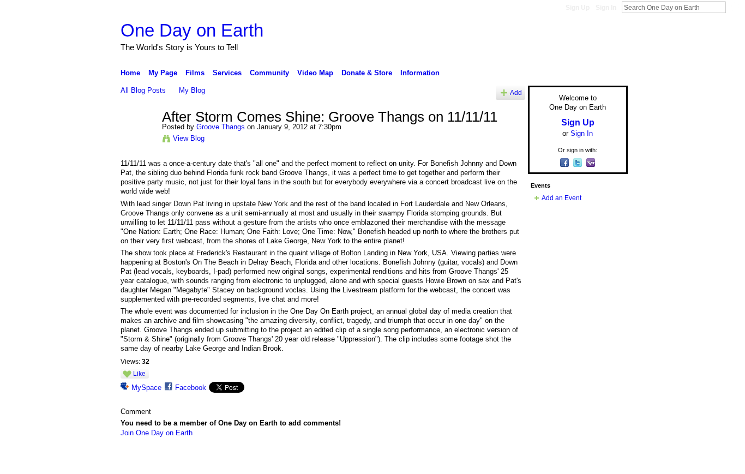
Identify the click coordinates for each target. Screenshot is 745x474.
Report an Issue (547, 461)
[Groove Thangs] (138, 140)
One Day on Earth (192, 30)
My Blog (192, 90)
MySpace (146, 387)
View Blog (189, 138)
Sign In (606, 7)
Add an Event (561, 198)
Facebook (190, 387)
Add (516, 92)
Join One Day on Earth (157, 433)
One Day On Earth (206, 461)
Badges (503, 461)
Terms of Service (603, 461)
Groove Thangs (220, 127)
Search (734, 7)
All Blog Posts (143, 90)
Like (139, 373)
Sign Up (578, 7)
